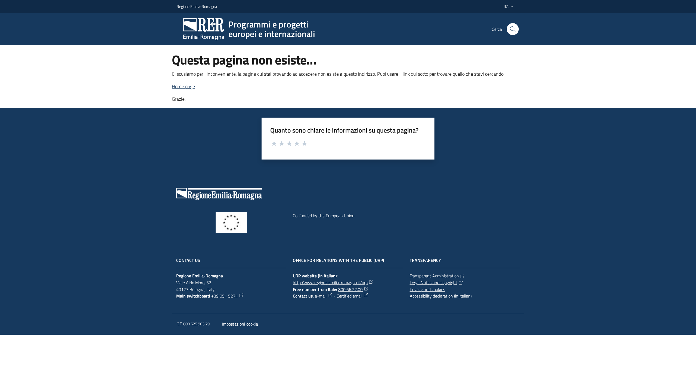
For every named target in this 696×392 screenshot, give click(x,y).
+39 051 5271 (224, 296)
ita (506, 6)
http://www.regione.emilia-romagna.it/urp (330, 282)
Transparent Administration (434, 275)
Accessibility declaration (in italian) (441, 296)
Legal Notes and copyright (433, 282)
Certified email (349, 296)
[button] (512, 29)
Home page (183, 86)
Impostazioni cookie (240, 324)
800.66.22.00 (350, 289)
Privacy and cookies (427, 289)
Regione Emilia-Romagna (197, 6)
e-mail (321, 296)
